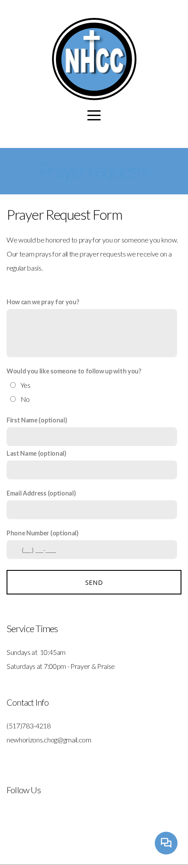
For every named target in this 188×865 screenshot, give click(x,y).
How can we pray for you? (43, 302)
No (25, 399)
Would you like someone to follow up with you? (74, 371)
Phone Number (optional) (43, 533)
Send (94, 582)
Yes (26, 385)
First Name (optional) (37, 420)
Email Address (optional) (41, 493)
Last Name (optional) (36, 453)
